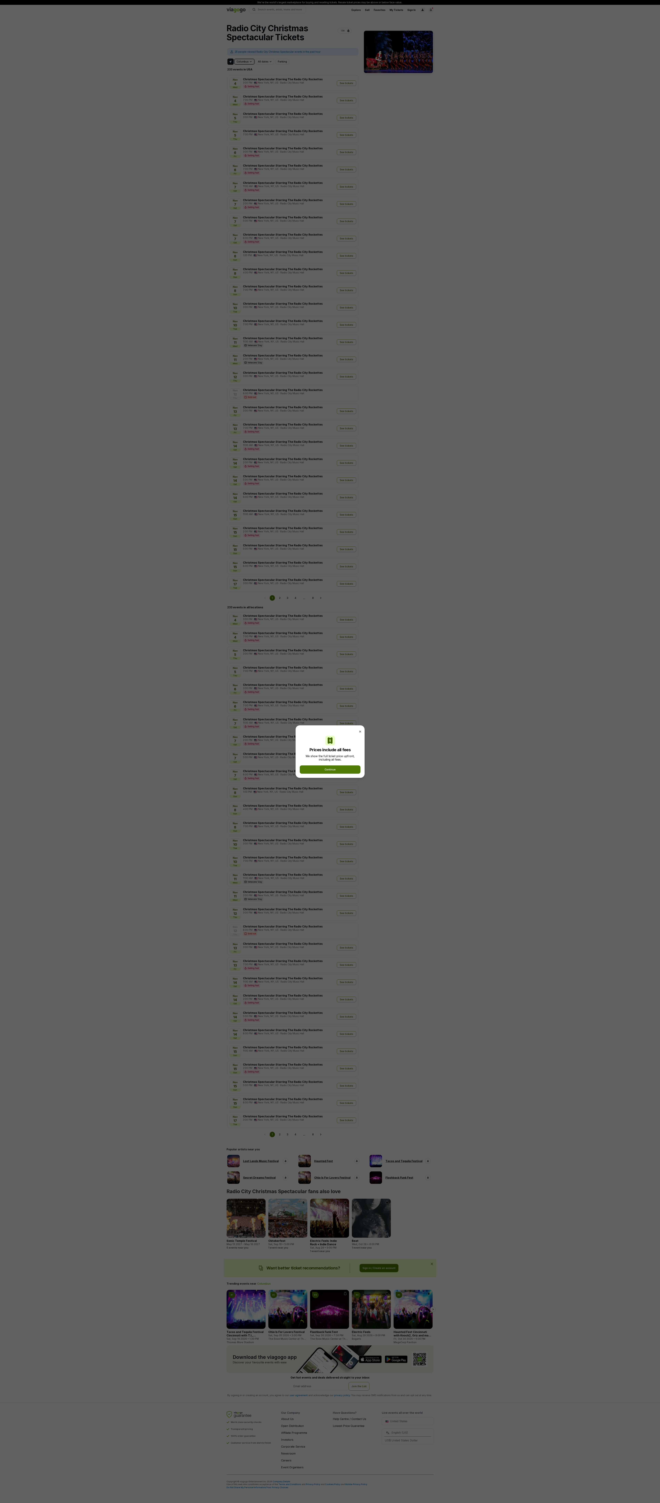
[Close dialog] (360, 731)
